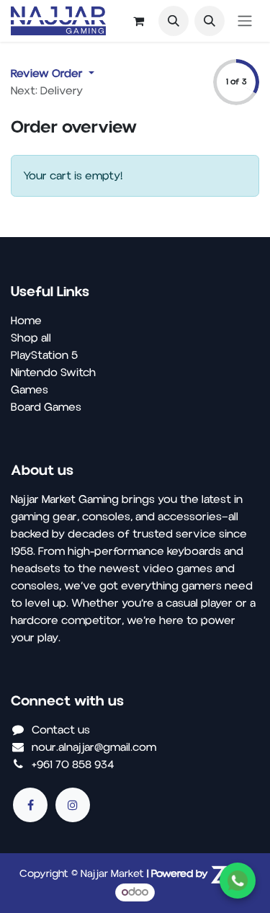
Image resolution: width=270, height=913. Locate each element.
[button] (173, 21)
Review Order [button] (48, 73)
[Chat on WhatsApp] (238, 881)
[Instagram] (72, 805)
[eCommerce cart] (138, 20)
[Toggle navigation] (244, 21)
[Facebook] (30, 805)
